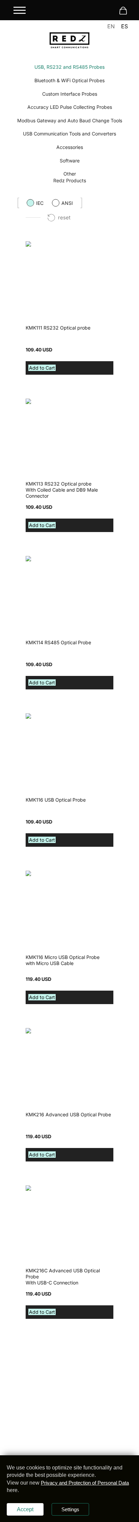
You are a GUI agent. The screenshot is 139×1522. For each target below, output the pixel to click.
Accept (25, 1509)
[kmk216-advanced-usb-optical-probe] (38, 1031)
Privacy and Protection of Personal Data (85, 1483)
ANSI (67, 203)
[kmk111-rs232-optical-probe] (37, 244)
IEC (40, 203)
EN (111, 26)
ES (124, 26)
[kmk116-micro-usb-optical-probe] (51, 873)
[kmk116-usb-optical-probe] (38, 716)
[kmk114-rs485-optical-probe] (38, 559)
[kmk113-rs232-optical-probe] (38, 401)
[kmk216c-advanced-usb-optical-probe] (40, 1188)
